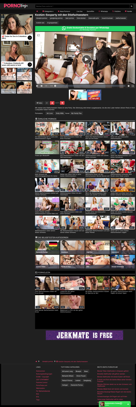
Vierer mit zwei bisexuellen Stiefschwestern (120, 137)
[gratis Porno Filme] (16, 8)
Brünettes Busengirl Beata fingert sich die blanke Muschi (114, 392)
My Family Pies (76, 113)
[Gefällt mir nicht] (62, 103)
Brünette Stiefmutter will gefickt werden (111, 374)
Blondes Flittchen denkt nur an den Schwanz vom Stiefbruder (114, 385)
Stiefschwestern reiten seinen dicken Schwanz (45, 231)
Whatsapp (104, 11)
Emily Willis (60, 113)
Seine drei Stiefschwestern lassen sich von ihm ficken (96, 137)
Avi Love (50, 113)
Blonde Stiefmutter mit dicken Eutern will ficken (113, 377)
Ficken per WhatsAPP (42, 155)
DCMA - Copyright (42, 377)
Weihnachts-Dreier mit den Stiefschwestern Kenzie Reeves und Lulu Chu (97, 175)
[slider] (90, 86)
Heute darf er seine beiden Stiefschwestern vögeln (120, 231)
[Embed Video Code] (47, 103)
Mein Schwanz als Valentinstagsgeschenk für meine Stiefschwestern (46, 175)
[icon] (37, 11)
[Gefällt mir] (52, 103)
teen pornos (70, 18)
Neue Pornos (64, 11)
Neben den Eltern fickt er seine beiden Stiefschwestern (70, 175)
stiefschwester (121, 18)
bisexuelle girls (94, 18)
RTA (37, 397)
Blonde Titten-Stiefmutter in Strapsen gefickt (113, 371)
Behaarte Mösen (67, 376)
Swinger (65, 385)
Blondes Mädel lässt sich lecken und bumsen (112, 389)
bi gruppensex (52, 23)
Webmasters (40, 388)
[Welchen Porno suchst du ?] (132, 6)
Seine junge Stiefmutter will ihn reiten (110, 399)
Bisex (86, 371)
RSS (37, 394)
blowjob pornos (41, 18)
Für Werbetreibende (43, 391)
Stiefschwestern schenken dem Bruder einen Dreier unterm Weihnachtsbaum (121, 175)
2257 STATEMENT (42, 379)
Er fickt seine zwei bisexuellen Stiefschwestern (95, 212)
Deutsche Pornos (77, 385)
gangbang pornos (56, 18)
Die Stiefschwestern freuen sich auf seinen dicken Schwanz (72, 231)
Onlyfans (117, 11)
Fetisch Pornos (67, 380)
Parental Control (41, 382)
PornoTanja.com (41, 385)
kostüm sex (40, 23)
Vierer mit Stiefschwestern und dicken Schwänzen (121, 156)
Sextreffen (90, 11)
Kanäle (129, 11)
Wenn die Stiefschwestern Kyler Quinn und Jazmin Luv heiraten (96, 194)
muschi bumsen (107, 18)
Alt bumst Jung (67, 371)
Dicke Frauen (81, 376)
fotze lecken (81, 18)
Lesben (77, 380)
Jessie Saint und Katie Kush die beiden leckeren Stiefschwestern (122, 194)
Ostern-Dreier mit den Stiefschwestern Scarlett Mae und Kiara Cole (46, 213)
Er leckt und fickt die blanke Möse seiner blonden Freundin (114, 380)
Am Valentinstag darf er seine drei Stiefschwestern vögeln (46, 137)
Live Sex (79, 11)
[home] (36, 361)
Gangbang (87, 380)
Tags (38, 400)
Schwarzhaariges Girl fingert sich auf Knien (112, 396)
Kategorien (48, 11)
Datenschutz (40, 371)
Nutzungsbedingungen (44, 374)
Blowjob (78, 371)
